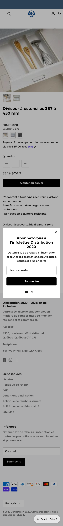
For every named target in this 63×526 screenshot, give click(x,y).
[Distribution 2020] (36, 292)
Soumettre (31, 281)
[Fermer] (55, 232)
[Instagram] (31, 292)
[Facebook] (26, 292)
